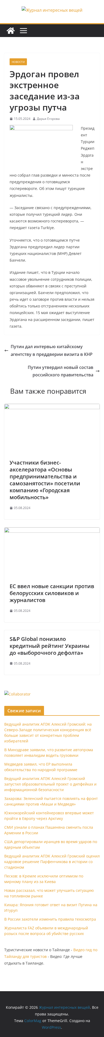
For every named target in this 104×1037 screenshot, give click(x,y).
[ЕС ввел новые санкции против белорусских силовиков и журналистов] (52, 531)
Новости (18, 62)
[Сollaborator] (17, 694)
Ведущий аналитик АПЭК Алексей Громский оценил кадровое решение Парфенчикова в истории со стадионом (52, 861)
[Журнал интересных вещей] (10, 30)
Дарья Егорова (48, 118)
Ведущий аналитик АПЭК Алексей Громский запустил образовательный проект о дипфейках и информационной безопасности (50, 784)
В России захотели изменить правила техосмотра (50, 919)
